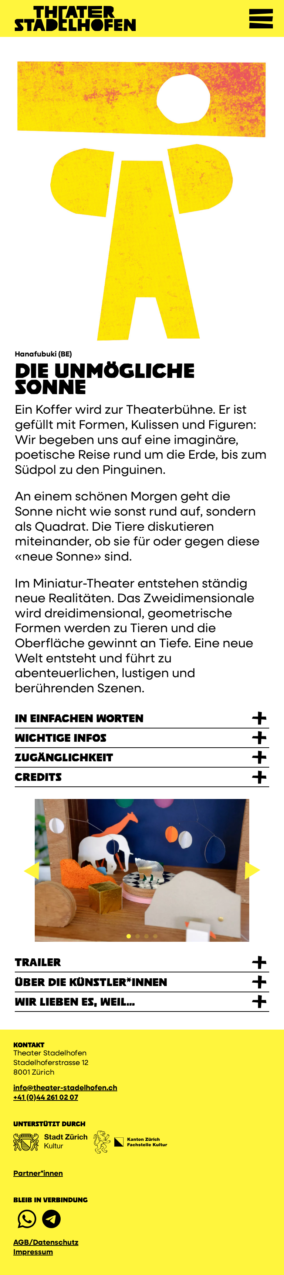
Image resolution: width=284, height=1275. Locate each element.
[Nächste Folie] (252, 870)
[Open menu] (261, 18)
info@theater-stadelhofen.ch (65, 1088)
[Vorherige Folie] (31, 870)
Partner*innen (38, 1174)
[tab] (128, 936)
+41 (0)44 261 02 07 (45, 1098)
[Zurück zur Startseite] (75, 18)
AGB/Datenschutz (45, 1243)
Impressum (33, 1252)
